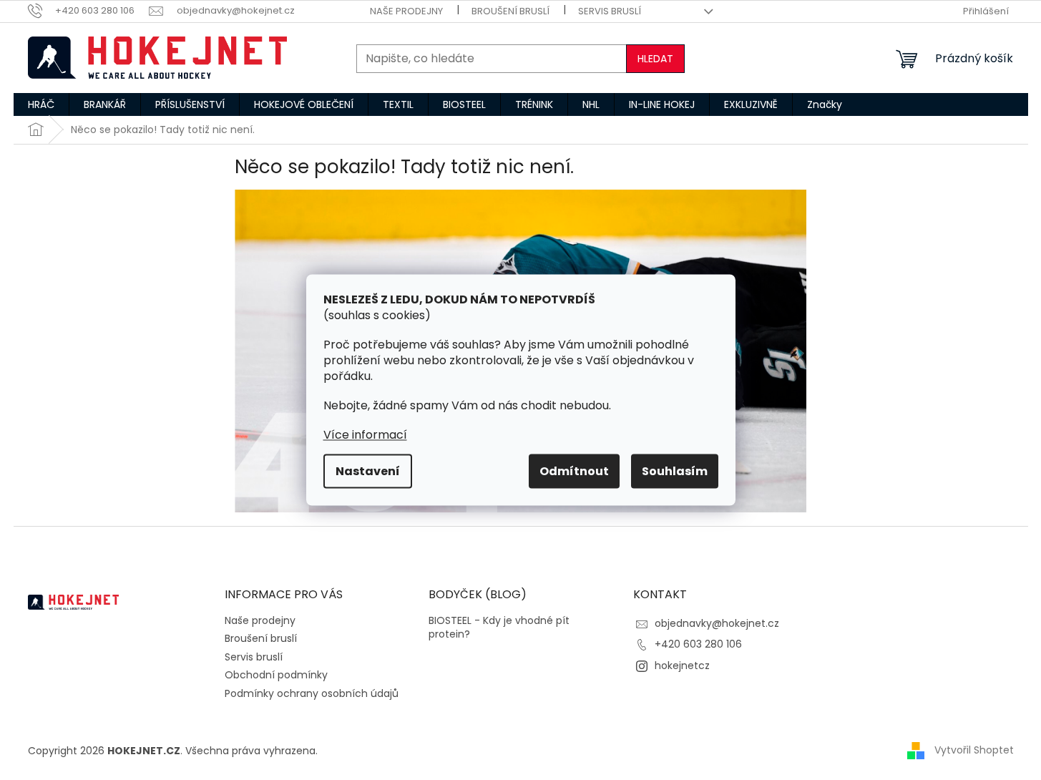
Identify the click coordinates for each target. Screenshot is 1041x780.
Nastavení (368, 471)
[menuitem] (41, 104)
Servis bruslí (609, 11)
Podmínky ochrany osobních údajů (312, 693)
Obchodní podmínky (276, 675)
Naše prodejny (406, 11)
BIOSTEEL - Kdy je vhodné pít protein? (499, 627)
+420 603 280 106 (698, 644)
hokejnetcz (682, 665)
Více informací (365, 434)
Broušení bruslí (510, 11)
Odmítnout (574, 471)
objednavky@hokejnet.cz (717, 623)
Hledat (655, 59)
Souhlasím (675, 471)
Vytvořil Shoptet (974, 750)
